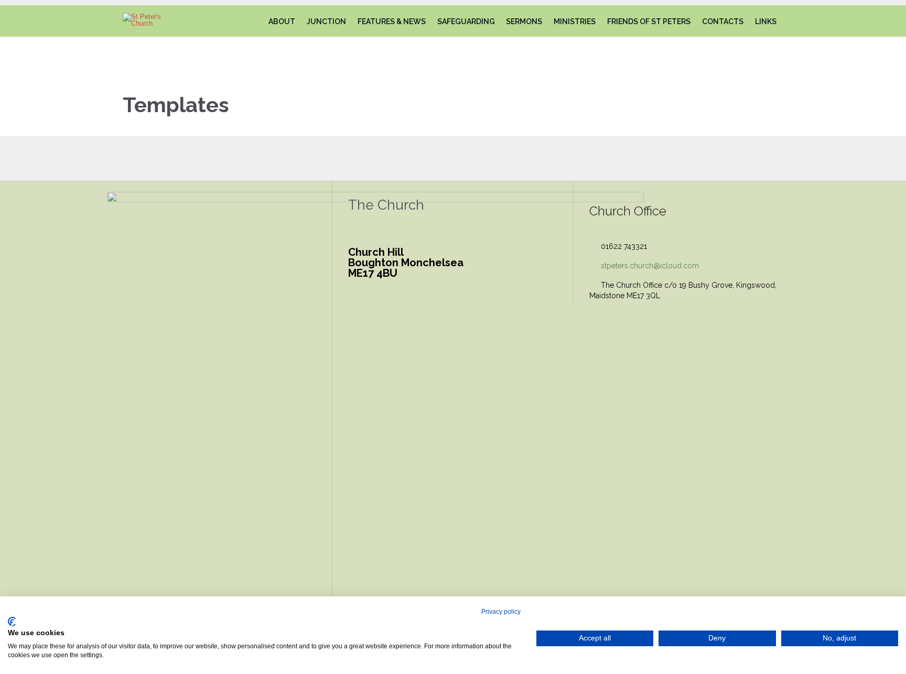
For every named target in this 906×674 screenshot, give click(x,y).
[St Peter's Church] (151, 20)
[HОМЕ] (253, 22)
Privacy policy (501, 611)
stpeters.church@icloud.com (644, 266)
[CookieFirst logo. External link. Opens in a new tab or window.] (12, 621)
